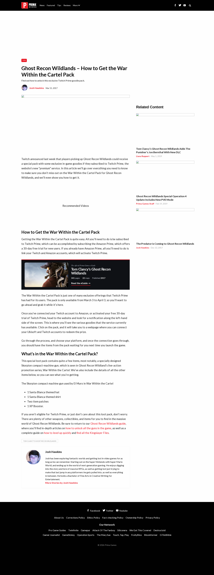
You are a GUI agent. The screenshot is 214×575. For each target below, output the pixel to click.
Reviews (67, 5)
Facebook (95, 510)
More (78, 6)
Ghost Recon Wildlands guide (108, 423)
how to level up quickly (57, 432)
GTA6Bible (165, 534)
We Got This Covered (140, 530)
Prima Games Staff (145, 203)
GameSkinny (68, 534)
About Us (77, 3)
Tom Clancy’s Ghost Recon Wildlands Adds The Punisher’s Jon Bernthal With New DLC (163, 150)
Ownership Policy (134, 517)
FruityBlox (136, 534)
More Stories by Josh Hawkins (61, 482)
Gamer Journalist (51, 534)
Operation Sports (85, 534)
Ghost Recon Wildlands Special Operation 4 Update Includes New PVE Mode (161, 198)
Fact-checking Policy (112, 517)
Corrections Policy (75, 517)
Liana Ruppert (143, 156)
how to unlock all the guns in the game (88, 428)
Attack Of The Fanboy (103, 530)
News (42, 5)
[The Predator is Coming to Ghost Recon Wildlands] (165, 224)
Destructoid (159, 530)
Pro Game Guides (57, 530)
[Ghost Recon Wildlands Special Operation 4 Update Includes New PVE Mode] (165, 177)
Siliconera (122, 530)
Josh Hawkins (36, 88)
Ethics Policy (93, 517)
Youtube (123, 510)
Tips (59, 5)
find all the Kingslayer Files (93, 432)
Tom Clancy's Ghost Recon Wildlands (39, 441)
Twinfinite (73, 530)
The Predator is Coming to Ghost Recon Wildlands (165, 243)
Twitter (109, 510)
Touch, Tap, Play (121, 534)
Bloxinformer (151, 534)
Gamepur (85, 530)
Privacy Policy (153, 517)
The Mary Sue (103, 534)
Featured (51, 5)
